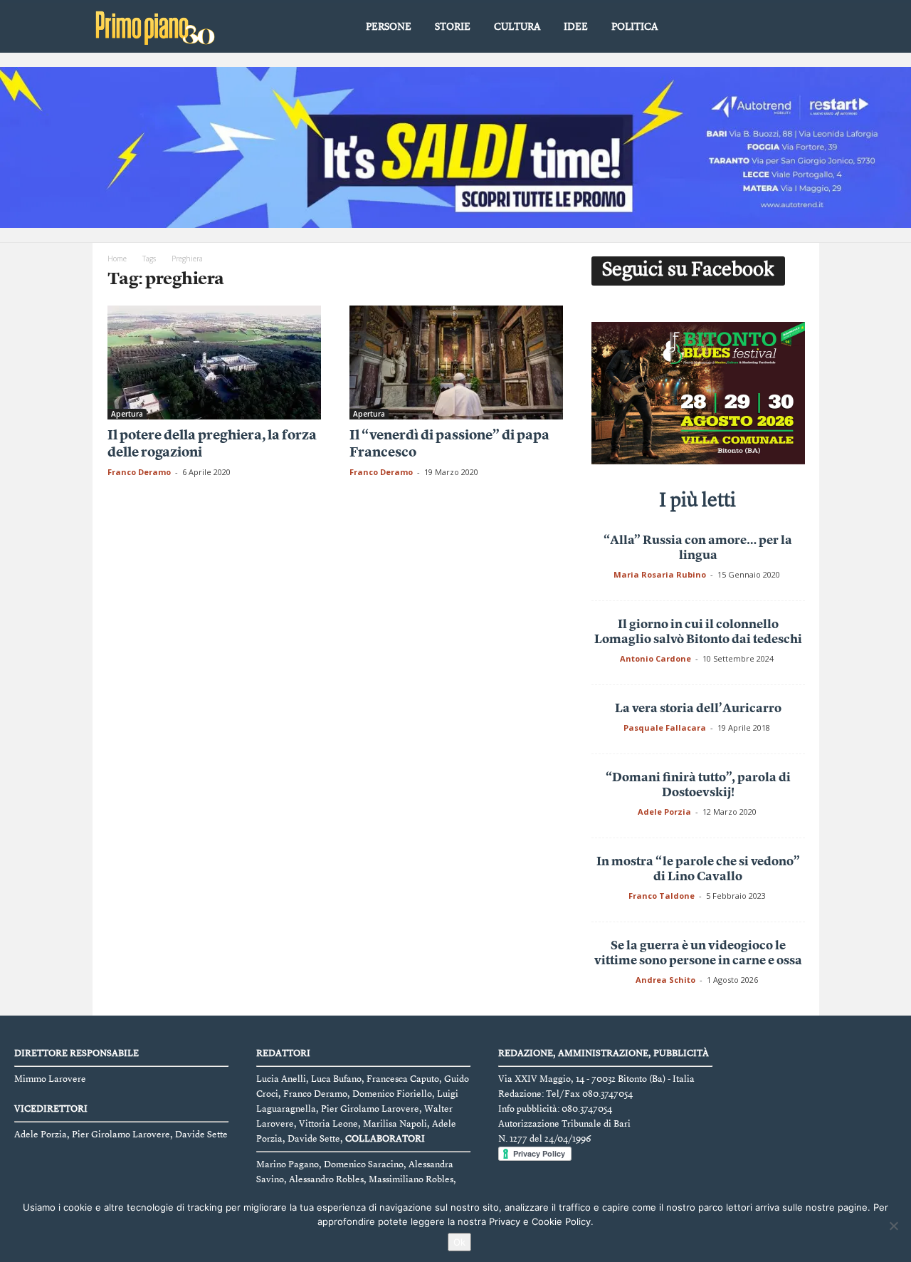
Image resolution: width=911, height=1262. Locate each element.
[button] (797, 27)
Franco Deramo (139, 471)
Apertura (127, 414)
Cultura (517, 27)
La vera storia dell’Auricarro (698, 709)
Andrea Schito (665, 979)
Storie (452, 27)
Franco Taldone (661, 895)
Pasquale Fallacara (664, 727)
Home (117, 259)
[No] (893, 1226)
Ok (459, 1242)
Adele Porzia (664, 811)
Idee (576, 27)
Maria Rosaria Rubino (660, 574)
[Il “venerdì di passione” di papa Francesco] (456, 362)
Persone (388, 27)
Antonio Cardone (655, 658)
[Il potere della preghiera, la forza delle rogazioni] (214, 362)
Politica (634, 27)
